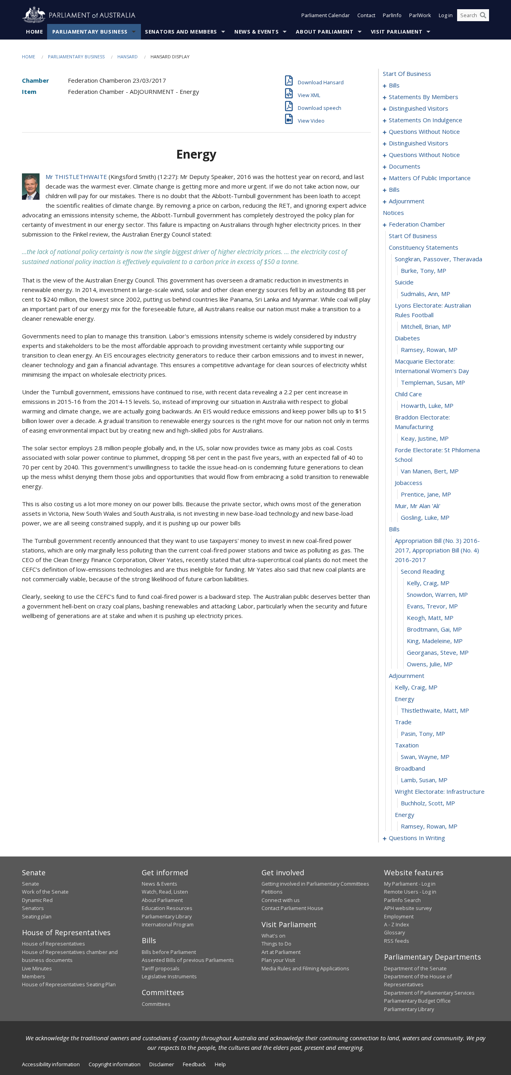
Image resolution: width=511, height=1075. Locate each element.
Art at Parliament (281, 952)
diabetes (407, 338)
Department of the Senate (415, 968)
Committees (156, 1003)
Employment (399, 916)
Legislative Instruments (169, 976)
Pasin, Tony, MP (423, 733)
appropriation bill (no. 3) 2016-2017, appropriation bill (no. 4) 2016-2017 (437, 550)
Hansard (127, 57)
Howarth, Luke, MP (427, 405)
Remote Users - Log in (410, 891)
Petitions (272, 891)
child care (408, 394)
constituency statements (423, 247)
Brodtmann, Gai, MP (434, 629)
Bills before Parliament (169, 952)
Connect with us (280, 900)
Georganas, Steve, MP (438, 652)
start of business (407, 73)
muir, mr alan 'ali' (417, 506)
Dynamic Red (37, 900)
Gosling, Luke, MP (425, 517)
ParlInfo (392, 15)
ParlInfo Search (402, 900)
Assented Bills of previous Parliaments (188, 960)
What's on (273, 935)
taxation (407, 745)
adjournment (406, 201)
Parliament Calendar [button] (325, 15)
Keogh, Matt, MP (430, 618)
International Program (168, 924)
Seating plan (36, 916)
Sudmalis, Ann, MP (425, 294)
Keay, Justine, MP (425, 438)
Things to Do (276, 943)
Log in (446, 15)
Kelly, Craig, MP (428, 583)
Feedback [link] (194, 1064)
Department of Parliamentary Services (429, 992)
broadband (410, 768)
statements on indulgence (425, 120)
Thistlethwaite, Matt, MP (435, 710)
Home (34, 31)
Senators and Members (181, 31)
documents (404, 166)
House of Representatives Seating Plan (69, 984)
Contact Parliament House (292, 908)
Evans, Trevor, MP (432, 606)
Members (33, 976)
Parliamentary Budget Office (417, 1000)
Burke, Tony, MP (423, 270)
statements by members (423, 97)
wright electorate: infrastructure (440, 791)
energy (404, 699)
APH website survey (408, 908)
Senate (30, 883)
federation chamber (417, 224)
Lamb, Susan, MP (424, 780)
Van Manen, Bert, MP (430, 471)
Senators (33, 908)
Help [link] (220, 1064)
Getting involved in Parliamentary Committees (315, 883)
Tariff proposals (161, 968)
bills (394, 85)
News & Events (256, 31)
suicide (404, 282)
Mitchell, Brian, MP (426, 326)
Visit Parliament (396, 31)
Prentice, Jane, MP (426, 494)
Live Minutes (37, 968)
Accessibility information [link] (51, 1064)
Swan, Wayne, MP (425, 757)
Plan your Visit (278, 960)
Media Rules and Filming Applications (305, 968)
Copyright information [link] (115, 1064)
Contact (366, 15)
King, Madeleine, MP (435, 641)
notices (393, 213)
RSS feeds (396, 940)
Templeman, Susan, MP (433, 382)
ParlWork (420, 15)
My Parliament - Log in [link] (410, 883)
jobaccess (408, 483)
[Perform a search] (483, 15)
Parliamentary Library (167, 916)
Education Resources (167, 908)
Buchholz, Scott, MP (428, 803)
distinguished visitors (418, 108)
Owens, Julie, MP (430, 664)
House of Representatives (53, 943)
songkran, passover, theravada (438, 259)
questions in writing (417, 838)
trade (403, 722)
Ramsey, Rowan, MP (429, 350)
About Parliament (324, 31)
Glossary (394, 932)
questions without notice (424, 131)
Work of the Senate (45, 891)
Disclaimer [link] (161, 1064)
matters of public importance (430, 178)
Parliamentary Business (90, 31)
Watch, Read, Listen (165, 891)
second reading (423, 571)
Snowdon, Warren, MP (437, 594)
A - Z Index (396, 924)
